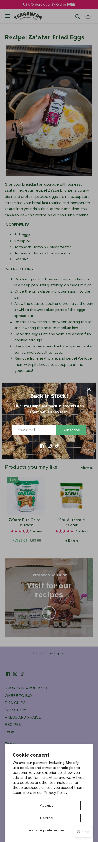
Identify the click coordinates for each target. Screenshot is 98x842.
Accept (46, 805)
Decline (46, 818)
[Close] (89, 389)
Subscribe (71, 430)
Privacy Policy (55, 792)
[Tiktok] (57, 445)
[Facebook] (42, 445)
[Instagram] (50, 445)
